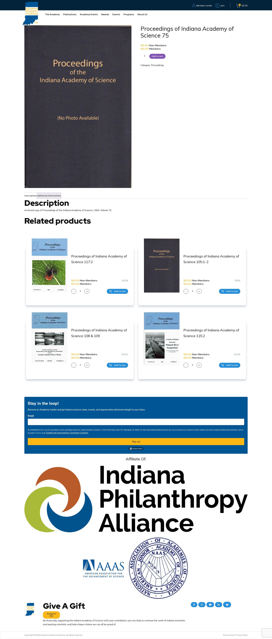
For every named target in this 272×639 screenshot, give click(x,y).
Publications (69, 14)
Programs (129, 14)
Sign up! (136, 441)
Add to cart (157, 56)
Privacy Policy (241, 635)
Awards (105, 14)
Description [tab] (30, 195)
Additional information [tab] (48, 195)
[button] (117, 291)
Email (31, 416)
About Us (142, 14)
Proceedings (157, 65)
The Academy (52, 14)
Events (116, 14)
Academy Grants (89, 14)
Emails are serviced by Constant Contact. (67, 432)
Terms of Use (228, 635)
